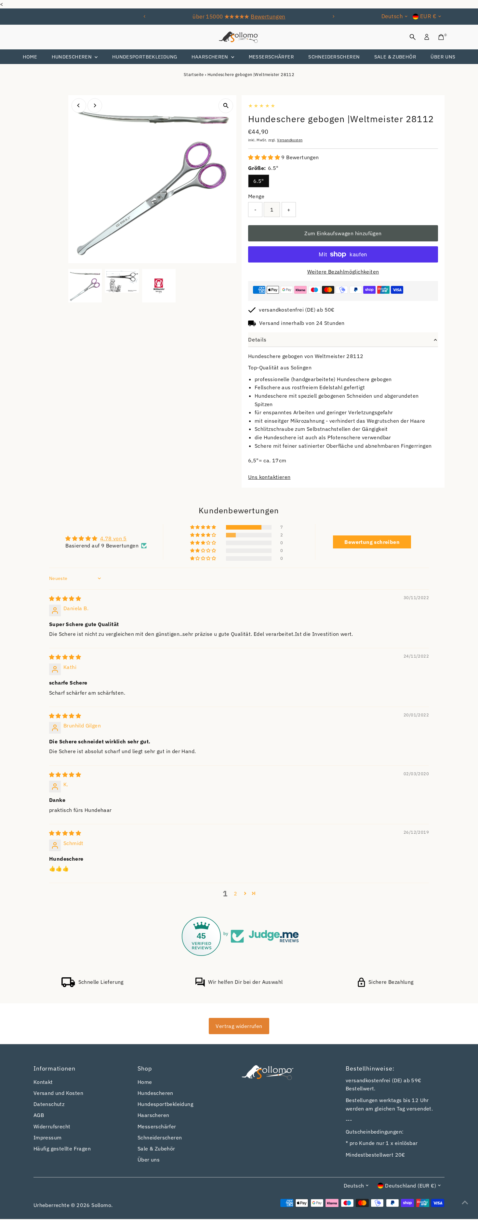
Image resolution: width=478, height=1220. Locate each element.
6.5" (258, 181)
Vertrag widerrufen (239, 1026)
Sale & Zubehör (395, 57)
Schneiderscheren (334, 57)
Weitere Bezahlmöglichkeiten (343, 271)
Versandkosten (289, 140)
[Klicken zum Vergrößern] (226, 105)
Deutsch (392, 16)
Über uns (443, 57)
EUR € (428, 16)
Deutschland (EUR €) (410, 1185)
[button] (264, 157)
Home (30, 57)
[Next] (333, 16)
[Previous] (145, 16)
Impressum (47, 1137)
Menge (256, 196)
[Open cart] (441, 37)
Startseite (194, 74)
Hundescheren (72, 57)
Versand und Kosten (58, 1093)
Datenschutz (48, 1104)
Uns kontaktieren (269, 477)
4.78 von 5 (113, 538)
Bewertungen (268, 16)
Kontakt (43, 1082)
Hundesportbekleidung (144, 57)
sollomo (101, 1205)
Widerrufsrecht (52, 1126)
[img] (65, 598)
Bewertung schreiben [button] (372, 542)
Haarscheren (211, 57)
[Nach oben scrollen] (464, 1202)
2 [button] (235, 893)
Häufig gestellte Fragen (62, 1148)
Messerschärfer (271, 57)
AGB (38, 1115)
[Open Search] (413, 37)
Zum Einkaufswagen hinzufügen (342, 233)
